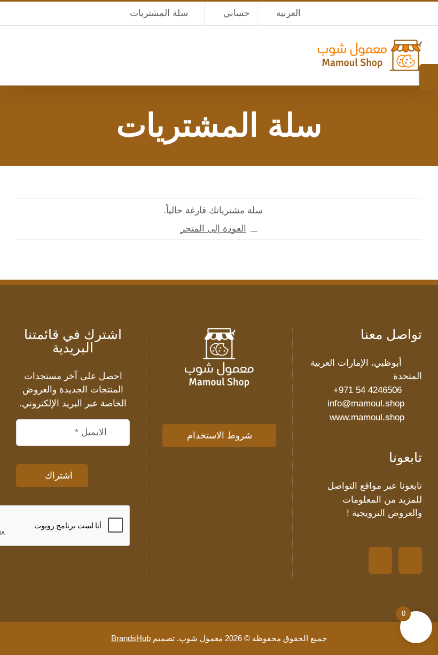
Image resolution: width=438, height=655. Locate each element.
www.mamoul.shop (367, 417)
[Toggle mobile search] (37, 58)
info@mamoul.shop (365, 403)
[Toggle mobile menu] (20, 58)
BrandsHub (131, 638)
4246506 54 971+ (367, 390)
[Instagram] (410, 560)
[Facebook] (380, 560)
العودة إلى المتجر (213, 229)
